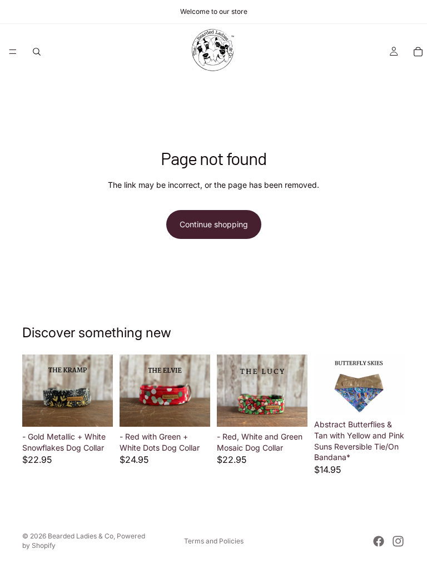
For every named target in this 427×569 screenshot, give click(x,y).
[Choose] (96, 410)
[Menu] (13, 51)
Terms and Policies (214, 541)
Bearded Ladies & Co (80, 536)
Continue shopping (214, 224)
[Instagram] (398, 541)
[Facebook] (378, 541)
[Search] (36, 51)
